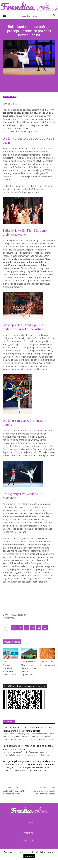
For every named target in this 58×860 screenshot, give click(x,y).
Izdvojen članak (10, 97)
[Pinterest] (26, 627)
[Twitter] (20, 627)
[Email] (45, 627)
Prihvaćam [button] (29, 856)
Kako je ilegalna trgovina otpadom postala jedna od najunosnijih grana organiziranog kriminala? (29, 763)
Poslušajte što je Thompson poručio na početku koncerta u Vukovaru (28, 747)
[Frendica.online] (29, 6)
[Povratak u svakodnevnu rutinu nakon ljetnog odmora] (10, 653)
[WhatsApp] (32, 627)
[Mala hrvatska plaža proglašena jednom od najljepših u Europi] (29, 653)
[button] (4, 15)
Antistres (7, 661)
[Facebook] (14, 627)
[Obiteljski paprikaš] (47, 653)
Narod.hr (8, 721)
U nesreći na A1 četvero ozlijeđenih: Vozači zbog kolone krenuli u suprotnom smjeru (28, 729)
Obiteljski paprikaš (47, 665)
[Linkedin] (38, 627)
